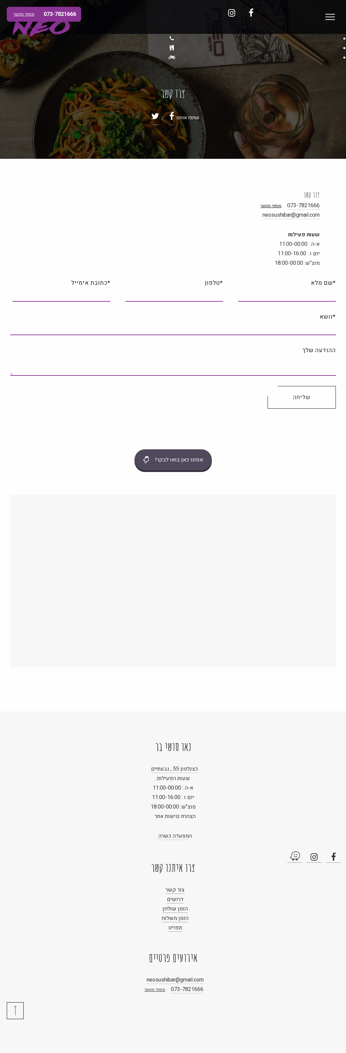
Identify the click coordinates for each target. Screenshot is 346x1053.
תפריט (175, 928)
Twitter (155, 118)
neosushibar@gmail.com (291, 215)
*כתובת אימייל (90, 283)
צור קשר (175, 890)
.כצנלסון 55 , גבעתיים (175, 769)
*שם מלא (323, 283)
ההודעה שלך (319, 350)
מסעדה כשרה (173, 836)
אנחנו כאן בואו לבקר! (179, 460)
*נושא (328, 317)
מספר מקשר (271, 206)
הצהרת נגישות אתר (175, 816)
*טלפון (214, 283)
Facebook (250, 13)
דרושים (175, 899)
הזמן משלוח (175, 918)
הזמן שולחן (175, 909)
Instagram (231, 13)
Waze (294, 857)
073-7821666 (303, 205)
